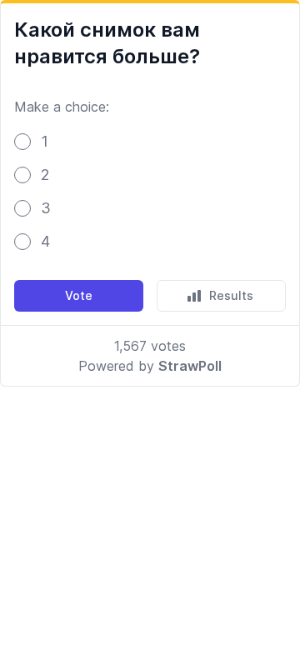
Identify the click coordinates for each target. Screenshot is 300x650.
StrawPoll (190, 366)
